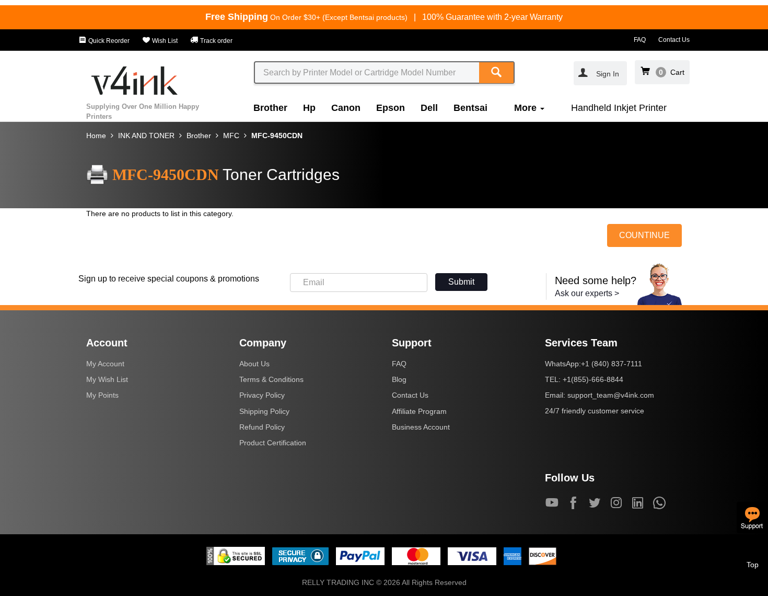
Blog (399, 379)
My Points (102, 395)
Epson (390, 108)
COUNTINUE (644, 235)
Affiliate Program (419, 411)
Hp (309, 108)
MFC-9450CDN (276, 135)
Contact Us (674, 39)
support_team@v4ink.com (610, 395)
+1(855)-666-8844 (593, 379)
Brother (270, 108)
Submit (461, 281)
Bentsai (470, 108)
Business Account (421, 427)
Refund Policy (262, 427)
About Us (254, 363)
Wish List (164, 40)
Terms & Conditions (271, 379)
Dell (429, 108)
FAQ (640, 39)
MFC (231, 135)
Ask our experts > (587, 293)
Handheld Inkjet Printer (619, 108)
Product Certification (272, 442)
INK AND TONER (146, 135)
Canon (345, 108)
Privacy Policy (262, 395)
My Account (105, 363)
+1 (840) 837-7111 (611, 363)
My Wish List (107, 379)
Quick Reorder (108, 40)
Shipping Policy (264, 411)
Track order (215, 40)
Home (96, 135)
